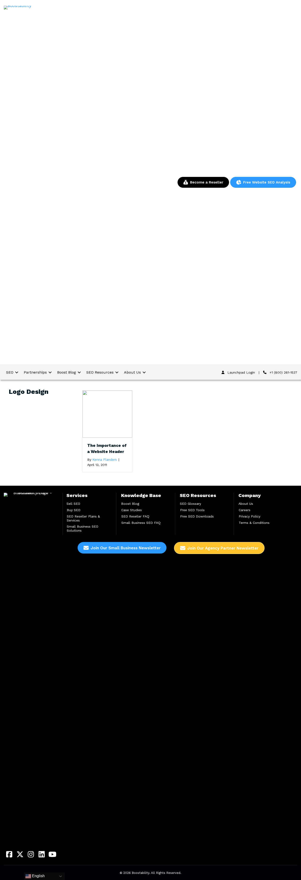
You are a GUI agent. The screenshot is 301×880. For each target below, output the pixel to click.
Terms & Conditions (254, 523)
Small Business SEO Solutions (82, 528)
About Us (245, 503)
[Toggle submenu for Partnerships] (50, 372)
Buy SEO (73, 510)
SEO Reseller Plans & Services (83, 518)
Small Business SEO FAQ (141, 523)
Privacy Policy (249, 516)
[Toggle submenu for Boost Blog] (79, 372)
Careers (244, 510)
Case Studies (131, 510)
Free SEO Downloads (197, 516)
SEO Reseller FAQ (135, 516)
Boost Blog (130, 503)
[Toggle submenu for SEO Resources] (117, 372)
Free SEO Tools (192, 510)
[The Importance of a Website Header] (107, 413)
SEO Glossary (190, 503)
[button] (9, 854)
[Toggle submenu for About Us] (144, 372)
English (38, 876)
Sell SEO (73, 503)
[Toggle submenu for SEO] (17, 372)
